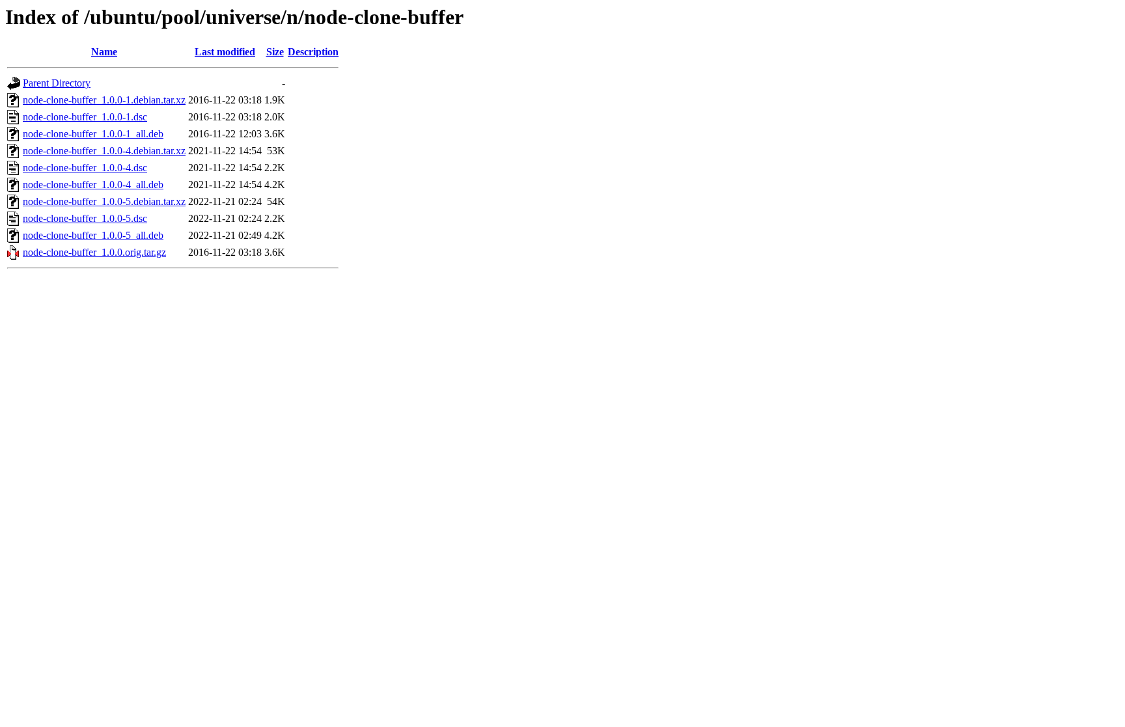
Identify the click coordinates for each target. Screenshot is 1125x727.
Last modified (225, 51)
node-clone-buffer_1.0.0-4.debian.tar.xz (104, 150)
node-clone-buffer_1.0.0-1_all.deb (93, 133)
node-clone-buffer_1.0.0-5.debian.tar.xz (104, 201)
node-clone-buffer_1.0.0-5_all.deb (93, 235)
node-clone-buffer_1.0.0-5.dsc (85, 218)
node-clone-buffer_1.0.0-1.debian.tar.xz (104, 99)
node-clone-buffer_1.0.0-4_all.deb (93, 184)
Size (275, 51)
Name (104, 51)
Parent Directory (56, 83)
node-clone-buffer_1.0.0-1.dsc (85, 116)
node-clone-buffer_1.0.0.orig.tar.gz (94, 252)
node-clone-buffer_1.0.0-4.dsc (85, 167)
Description (313, 51)
